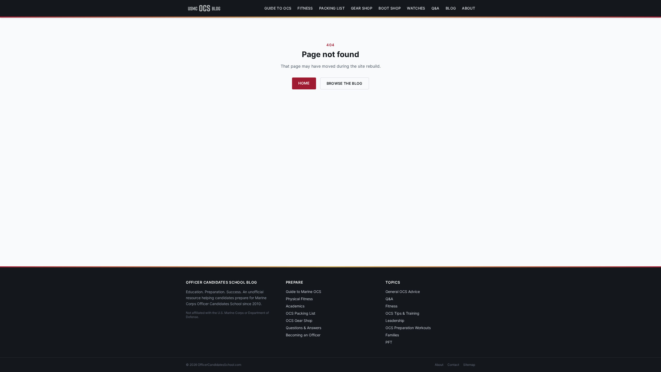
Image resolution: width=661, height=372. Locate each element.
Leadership (394, 320)
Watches (416, 8)
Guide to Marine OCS (303, 291)
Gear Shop (361, 8)
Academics (295, 306)
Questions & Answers (303, 328)
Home (304, 83)
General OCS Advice (402, 291)
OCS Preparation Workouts (408, 328)
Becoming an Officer (303, 335)
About (468, 8)
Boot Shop (390, 8)
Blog (451, 8)
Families (392, 335)
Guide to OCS (277, 8)
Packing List (332, 8)
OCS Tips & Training (402, 313)
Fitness (305, 8)
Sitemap (469, 365)
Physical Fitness (299, 299)
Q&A (435, 8)
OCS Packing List (300, 313)
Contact (453, 365)
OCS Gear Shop (299, 320)
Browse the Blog (345, 83)
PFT (388, 342)
